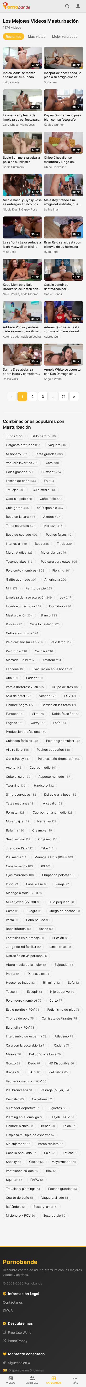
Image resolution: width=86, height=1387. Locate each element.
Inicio (12, 884)
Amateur (52, 660)
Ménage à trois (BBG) (24, 893)
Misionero (16, 454)
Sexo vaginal (18, 839)
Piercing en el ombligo (24, 1117)
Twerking (16, 785)
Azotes (51, 516)
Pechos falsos (59, 534)
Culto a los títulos (22, 633)
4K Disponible (50, 508)
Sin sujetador (18, 1144)
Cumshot (51, 472)
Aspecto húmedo (54, 776)
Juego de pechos (64, 911)
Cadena (34, 678)
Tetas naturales (20, 526)
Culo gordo (17, 508)
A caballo (52, 803)
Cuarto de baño (19, 1197)
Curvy (38, 723)
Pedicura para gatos (59, 561)
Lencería (15, 669)
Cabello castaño (44, 624)
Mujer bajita (17, 821)
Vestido (47, 696)
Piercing (61, 570)
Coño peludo (38, 920)
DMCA (8, 1310)
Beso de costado (22, 534)
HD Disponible (61, 1063)
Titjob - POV (63, 1117)
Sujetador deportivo (23, 1108)
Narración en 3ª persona (26, 956)
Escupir (34, 991)
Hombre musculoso (23, 606)
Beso (42, 543)
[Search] (67, 6)
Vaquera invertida (22, 463)
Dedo (34, 1063)
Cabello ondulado (21, 1153)
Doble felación (65, 714)
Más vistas (36, 36)
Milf (11, 588)
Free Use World (20, 1332)
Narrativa (46, 821)
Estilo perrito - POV (22, 1009)
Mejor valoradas (64, 36)
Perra (12, 920)
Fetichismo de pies (63, 1009)
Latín (59, 723)
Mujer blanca (53, 552)
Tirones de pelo (20, 1018)
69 (46, 866)
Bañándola (15, 1207)
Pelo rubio (16, 651)
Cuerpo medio (43, 767)
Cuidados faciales (22, 741)
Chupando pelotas (58, 875)
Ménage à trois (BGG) (53, 857)
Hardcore (44, 785)
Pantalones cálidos (22, 1171)
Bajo (49, 1153)
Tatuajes (15, 490)
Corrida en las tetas (59, 705)
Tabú (47, 848)
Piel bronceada (19, 1090)
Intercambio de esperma (26, 1036)
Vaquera (57, 445)
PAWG (36, 1180)
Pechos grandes (62, 1189)
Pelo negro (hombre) (23, 1000)
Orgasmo (47, 839)
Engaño (14, 723)
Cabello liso (36, 884)
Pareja (62, 884)
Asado (46, 929)
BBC (51, 1171)
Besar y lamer (45, 1207)
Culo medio (44, 490)
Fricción (60, 938)
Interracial (16, 543)
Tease (12, 991)
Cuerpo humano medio (53, 812)
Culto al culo (18, 776)
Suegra (34, 911)
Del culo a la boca (60, 794)
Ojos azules (38, 974)
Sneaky (13, 1162)
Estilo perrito (43, 436)
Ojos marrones (20, 875)
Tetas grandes (49, 454)
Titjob (64, 543)
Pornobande (17, 6)
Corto (55, 1000)
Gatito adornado (21, 579)
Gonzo (13, 1063)
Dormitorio (60, 606)
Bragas (13, 1072)
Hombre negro (19, 705)
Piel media (16, 857)
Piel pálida (58, 1072)
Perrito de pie (39, 588)
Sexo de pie (54, 1215)
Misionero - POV (20, 1215)
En (49, 481)
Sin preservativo (21, 794)
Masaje (13, 1054)
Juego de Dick (19, 848)
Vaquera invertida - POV (26, 1081)
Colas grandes (19, 472)
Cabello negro (19, 866)
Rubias (14, 624)
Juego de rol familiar (23, 947)
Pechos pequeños (53, 749)
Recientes (13, 36)
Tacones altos (19, 561)
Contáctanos (13, 1302)
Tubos (14, 436)
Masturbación (19, 615)
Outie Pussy (18, 759)
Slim (38, 714)
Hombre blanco (19, 1126)
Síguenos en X (19, 1363)
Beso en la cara (20, 516)
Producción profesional (26, 732)
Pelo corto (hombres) (25, 570)
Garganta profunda (23, 445)
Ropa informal (18, 929)
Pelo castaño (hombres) (59, 759)
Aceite (14, 767)
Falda (69, 1126)
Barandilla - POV (20, 1027)
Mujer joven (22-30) (23, 902)
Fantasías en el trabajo (25, 938)
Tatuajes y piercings (23, 1189)
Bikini (34, 1072)
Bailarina (15, 830)
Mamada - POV (20, 660)
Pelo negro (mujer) (63, 741)
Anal (12, 678)
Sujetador (63, 964)
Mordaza (53, 526)
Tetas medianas (20, 803)
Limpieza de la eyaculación (29, 597)
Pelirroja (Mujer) (55, 1090)
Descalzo (15, 1099)
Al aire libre (17, 749)
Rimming (51, 982)
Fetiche (70, 1153)
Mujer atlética (19, 552)
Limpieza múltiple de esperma (30, 1135)
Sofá (73, 982)
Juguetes (57, 1108)
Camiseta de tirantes (59, 1018)
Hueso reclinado (20, 982)
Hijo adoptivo (62, 991)
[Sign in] (78, 6)
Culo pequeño (61, 902)
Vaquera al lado (54, 1197)
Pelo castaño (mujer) (24, 642)
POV (70, 696)
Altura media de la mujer (26, 964)
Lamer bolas (60, 947)
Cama (12, 911)
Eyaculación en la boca (52, 669)
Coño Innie (51, 499)
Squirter (14, 1180)
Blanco (49, 615)
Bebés (48, 1126)
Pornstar (15, 812)
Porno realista (50, 1144)
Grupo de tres (65, 687)
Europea (15, 714)
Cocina (36, 1162)
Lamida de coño (21, 481)
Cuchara (44, 651)
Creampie (42, 830)
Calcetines (42, 1099)
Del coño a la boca (45, 1054)
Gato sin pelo (19, 499)
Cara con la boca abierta (26, 1045)
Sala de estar (18, 696)
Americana (55, 579)
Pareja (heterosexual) (25, 687)
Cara (52, 463)
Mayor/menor (64, 1162)
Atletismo (64, 1036)
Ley (65, 597)
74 (63, 396)
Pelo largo (61, 642)
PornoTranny (17, 1341)
